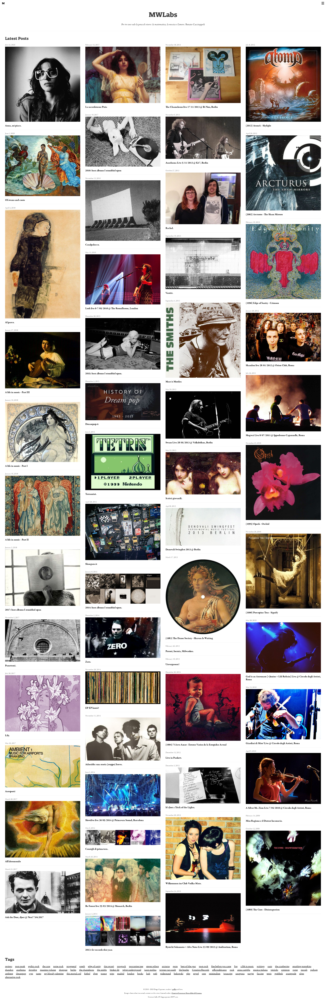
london (130, 973)
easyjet (251, 973)
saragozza (239, 973)
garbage (314, 970)
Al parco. (9, 322)
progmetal (71, 966)
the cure (46, 966)
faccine (260, 973)
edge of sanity (94, 966)
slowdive (33, 970)
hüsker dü (114, 970)
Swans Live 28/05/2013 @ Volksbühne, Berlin (189, 442)
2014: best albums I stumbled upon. (103, 607)
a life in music (247, 966)
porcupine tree (136, 966)
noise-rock (58, 966)
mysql (196, 973)
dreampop (21, 973)
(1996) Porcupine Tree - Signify (262, 612)
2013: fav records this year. (99, 950)
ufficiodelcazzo (219, 970)
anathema (21, 970)
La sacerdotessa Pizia (96, 107)
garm (175, 966)
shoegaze (63, 970)
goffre (174, 989)
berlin (73, 970)
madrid (120, 973)
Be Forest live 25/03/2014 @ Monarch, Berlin (108, 906)
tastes (38, 973)
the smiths (102, 970)
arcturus (166, 966)
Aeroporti (10, 791)
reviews (8, 966)
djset (95, 973)
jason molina (150, 970)
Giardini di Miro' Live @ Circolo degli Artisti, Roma (273, 743)
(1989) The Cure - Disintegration (263, 909)
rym (31, 973)
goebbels (279, 973)
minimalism (214, 973)
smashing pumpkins (301, 966)
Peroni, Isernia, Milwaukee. (180, 651)
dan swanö (109, 966)
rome (295, 970)
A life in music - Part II (17, 539)
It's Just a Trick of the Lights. (180, 807)
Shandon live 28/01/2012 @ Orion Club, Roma (270, 365)
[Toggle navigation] (322, 3)
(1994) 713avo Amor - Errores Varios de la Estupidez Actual (196, 744)
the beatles (184, 970)
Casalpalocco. (92, 244)
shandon (9, 970)
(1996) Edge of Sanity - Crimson (262, 303)
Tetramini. (91, 494)
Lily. (7, 735)
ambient (9, 973)
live (235, 966)
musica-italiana (260, 970)
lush (148, 973)
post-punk (20, 966)
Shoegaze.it (91, 564)
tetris (269, 973)
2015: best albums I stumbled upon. (103, 373)
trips (112, 973)
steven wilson (152, 966)
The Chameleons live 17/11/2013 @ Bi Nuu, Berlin (192, 107)
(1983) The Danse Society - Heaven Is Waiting (189, 638)
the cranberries (282, 966)
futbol (87, 973)
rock (232, 970)
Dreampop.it (92, 424)
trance (104, 973)
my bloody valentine (54, 973)
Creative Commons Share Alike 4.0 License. (187, 993)
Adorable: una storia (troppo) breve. (103, 764)
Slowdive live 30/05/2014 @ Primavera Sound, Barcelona (114, 820)
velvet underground (131, 970)
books (140, 973)
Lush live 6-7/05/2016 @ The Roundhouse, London (111, 308)
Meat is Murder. (174, 381)
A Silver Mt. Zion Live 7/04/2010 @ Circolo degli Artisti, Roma (278, 808)
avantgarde (291, 973)
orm (204, 973)
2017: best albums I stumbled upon (23, 610)
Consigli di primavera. (96, 849)
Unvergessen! (172, 664)
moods (304, 970)
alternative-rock (12, 977)
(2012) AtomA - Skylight (258, 125)
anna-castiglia (243, 970)
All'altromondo (13, 861)
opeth (82, 966)
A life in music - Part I (16, 466)
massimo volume (48, 970)
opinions (285, 970)
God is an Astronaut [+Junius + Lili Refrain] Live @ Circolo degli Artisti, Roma (283, 678)
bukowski (178, 973)
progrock (121, 966)
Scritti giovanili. (174, 498)
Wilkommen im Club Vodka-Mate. (183, 883)
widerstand (165, 973)
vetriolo (274, 970)
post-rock (203, 966)
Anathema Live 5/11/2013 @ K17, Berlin (187, 163)
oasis (270, 966)
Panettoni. (10, 665)
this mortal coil (74, 973)
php (188, 973)
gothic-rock (33, 966)
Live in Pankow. (174, 758)
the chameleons (86, 970)
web (155, 973)
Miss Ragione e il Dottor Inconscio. (264, 821)
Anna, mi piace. (13, 125)
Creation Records (200, 970)
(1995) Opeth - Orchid (257, 524)
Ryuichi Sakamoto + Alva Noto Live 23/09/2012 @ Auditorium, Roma (202, 947)
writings (260, 966)
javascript (227, 973)
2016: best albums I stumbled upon (103, 170)
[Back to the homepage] (3, 3)
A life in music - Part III (17, 392)
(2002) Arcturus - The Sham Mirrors (264, 214)
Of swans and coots (15, 200)
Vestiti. (169, 293)
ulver (301, 973)
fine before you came (221, 966)
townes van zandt (167, 970)
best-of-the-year (188, 966)
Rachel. (169, 228)
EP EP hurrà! (92, 708)
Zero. (88, 662)
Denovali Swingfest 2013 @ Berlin (183, 549)
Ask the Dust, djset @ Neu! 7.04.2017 (24, 917)
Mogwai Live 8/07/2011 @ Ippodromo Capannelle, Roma (275, 435)
